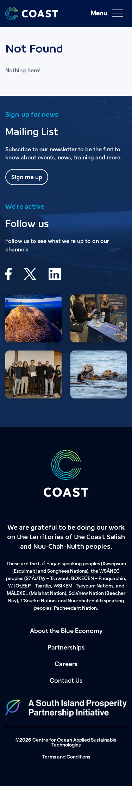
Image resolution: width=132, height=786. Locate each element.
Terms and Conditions (66, 757)
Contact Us (66, 680)
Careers (66, 664)
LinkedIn (55, 274)
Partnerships (66, 647)
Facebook (8, 274)
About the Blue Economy (66, 631)
